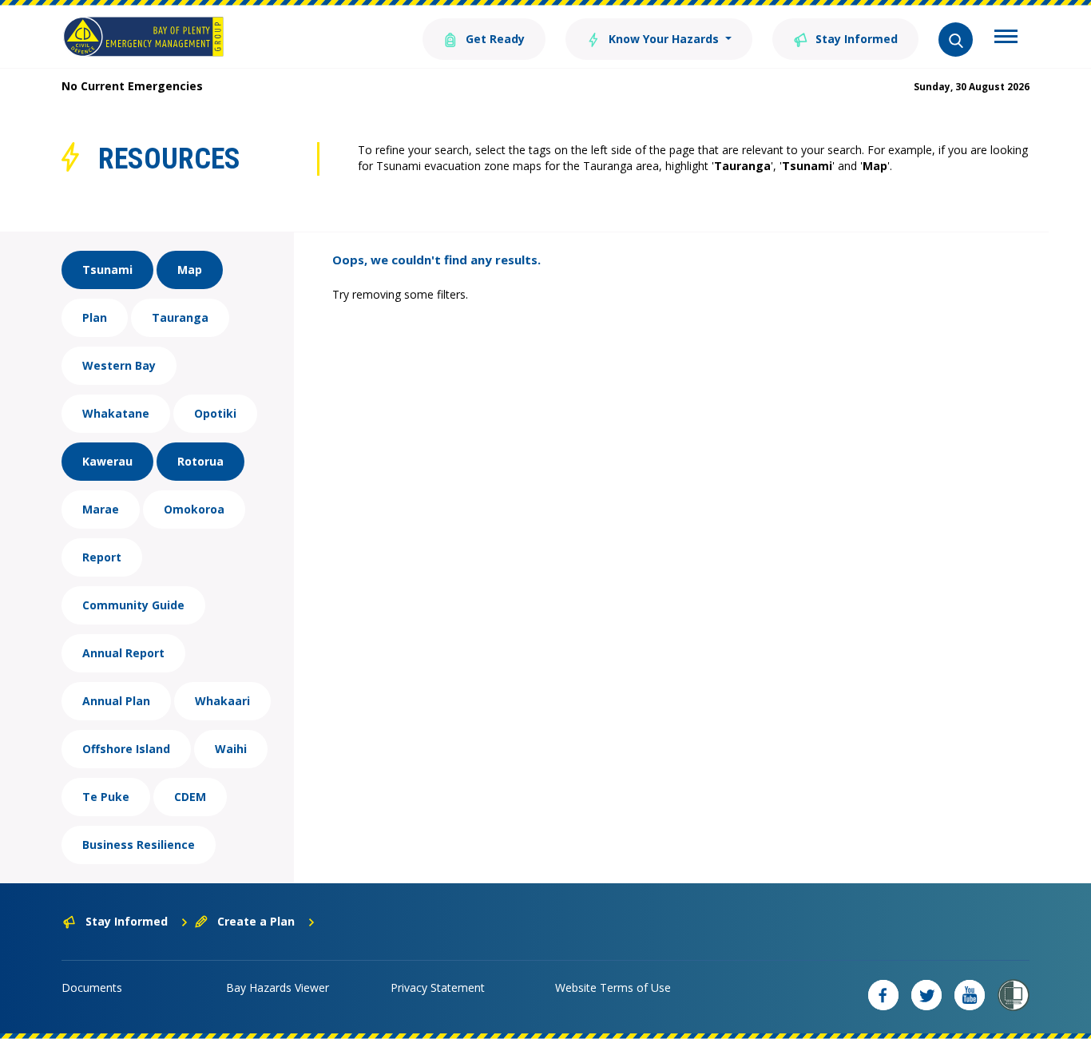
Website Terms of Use (613, 987)
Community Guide (133, 605)
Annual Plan (116, 700)
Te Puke (105, 796)
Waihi (231, 748)
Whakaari (222, 700)
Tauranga (180, 317)
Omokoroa (194, 509)
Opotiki (215, 413)
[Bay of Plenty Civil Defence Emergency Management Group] (143, 37)
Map (189, 269)
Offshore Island (126, 748)
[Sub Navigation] (1006, 38)
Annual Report (123, 652)
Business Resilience (138, 844)
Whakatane (115, 413)
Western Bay (119, 365)
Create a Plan (256, 921)
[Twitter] (926, 995)
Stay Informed (855, 38)
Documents (91, 987)
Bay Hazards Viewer (277, 987)
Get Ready (493, 38)
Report (101, 557)
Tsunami (107, 269)
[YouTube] (969, 995)
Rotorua (200, 461)
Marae (100, 509)
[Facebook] (883, 995)
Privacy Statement (438, 987)
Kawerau (107, 461)
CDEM (190, 796)
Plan (94, 317)
